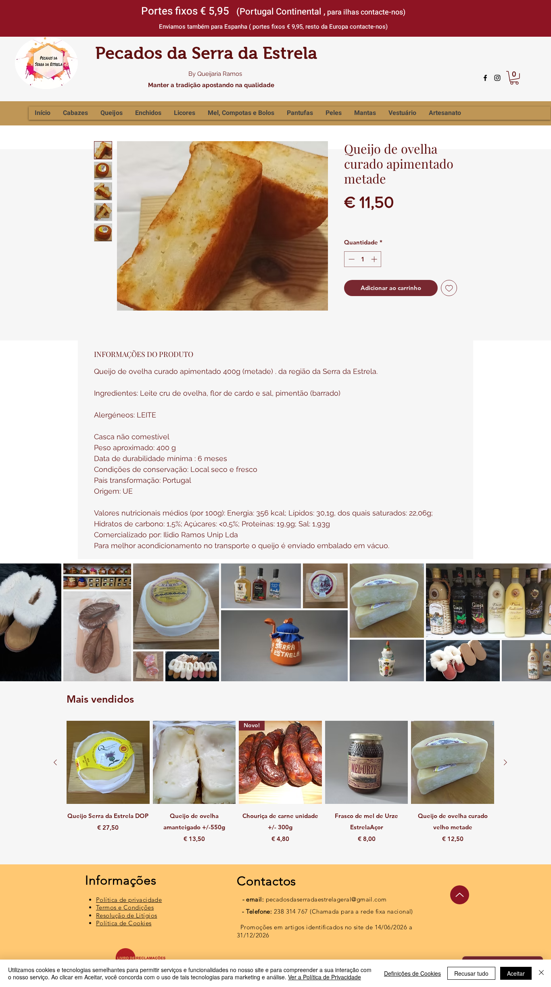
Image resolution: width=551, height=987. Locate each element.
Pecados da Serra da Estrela (206, 53)
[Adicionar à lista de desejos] (449, 288)
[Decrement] (350, 259)
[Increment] (374, 259)
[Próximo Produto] (505, 762)
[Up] (459, 894)
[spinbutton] (362, 259)
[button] (514, 78)
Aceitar (516, 973)
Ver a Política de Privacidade (324, 977)
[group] (280, 788)
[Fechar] (541, 973)
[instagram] (497, 78)
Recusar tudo (471, 973)
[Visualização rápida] (108, 762)
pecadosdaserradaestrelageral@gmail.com (326, 899)
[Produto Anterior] (55, 762)
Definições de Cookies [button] (412, 973)
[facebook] (485, 78)
